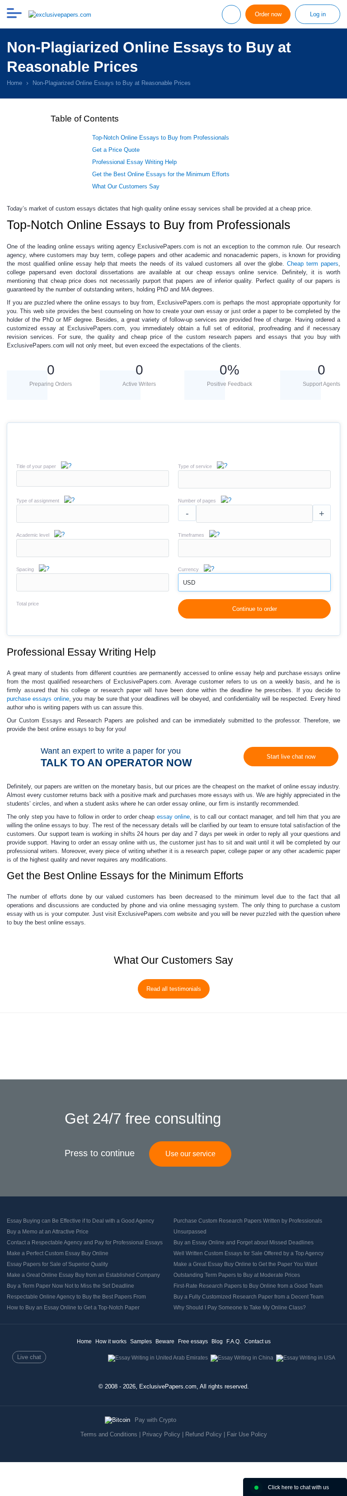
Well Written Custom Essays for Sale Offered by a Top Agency (249, 1253)
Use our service (190, 1154)
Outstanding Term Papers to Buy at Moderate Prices (237, 1275)
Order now (268, 14)
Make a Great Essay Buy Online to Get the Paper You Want (245, 1264)
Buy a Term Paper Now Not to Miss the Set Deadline (70, 1286)
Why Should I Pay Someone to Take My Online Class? (240, 1307)
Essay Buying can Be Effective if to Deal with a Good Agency (80, 1221)
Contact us (257, 1341)
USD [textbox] (189, 582)
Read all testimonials (173, 988)
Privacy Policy (161, 1434)
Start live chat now (291, 756)
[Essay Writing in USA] (305, 1358)
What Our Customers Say (125, 186)
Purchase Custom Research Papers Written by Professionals (248, 1221)
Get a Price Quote (116, 149)
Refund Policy (203, 1434)
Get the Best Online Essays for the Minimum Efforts (161, 174)
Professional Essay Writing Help (134, 162)
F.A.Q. (233, 1341)
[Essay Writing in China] (242, 1358)
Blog (217, 1341)
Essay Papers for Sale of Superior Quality (57, 1264)
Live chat (29, 1357)
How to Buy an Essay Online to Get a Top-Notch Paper (73, 1307)
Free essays (193, 1341)
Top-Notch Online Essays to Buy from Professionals (160, 137)
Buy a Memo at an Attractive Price (48, 1232)
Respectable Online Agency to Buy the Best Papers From (76, 1297)
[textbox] (254, 479)
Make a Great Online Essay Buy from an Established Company (83, 1275)
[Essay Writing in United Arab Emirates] (158, 1358)
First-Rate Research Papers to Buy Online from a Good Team (248, 1286)
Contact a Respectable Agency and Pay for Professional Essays (85, 1242)
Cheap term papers (312, 263)
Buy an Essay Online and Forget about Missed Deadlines (244, 1242)
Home (84, 1341)
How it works (111, 1341)
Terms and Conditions (108, 1434)
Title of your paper (36, 466)
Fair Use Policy (247, 1434)
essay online (173, 816)
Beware (164, 1341)
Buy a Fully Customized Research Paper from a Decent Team (249, 1297)
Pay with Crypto (155, 1419)
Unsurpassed (190, 1232)
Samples (141, 1341)
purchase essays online (38, 698)
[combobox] (254, 486)
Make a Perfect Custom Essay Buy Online (57, 1253)
